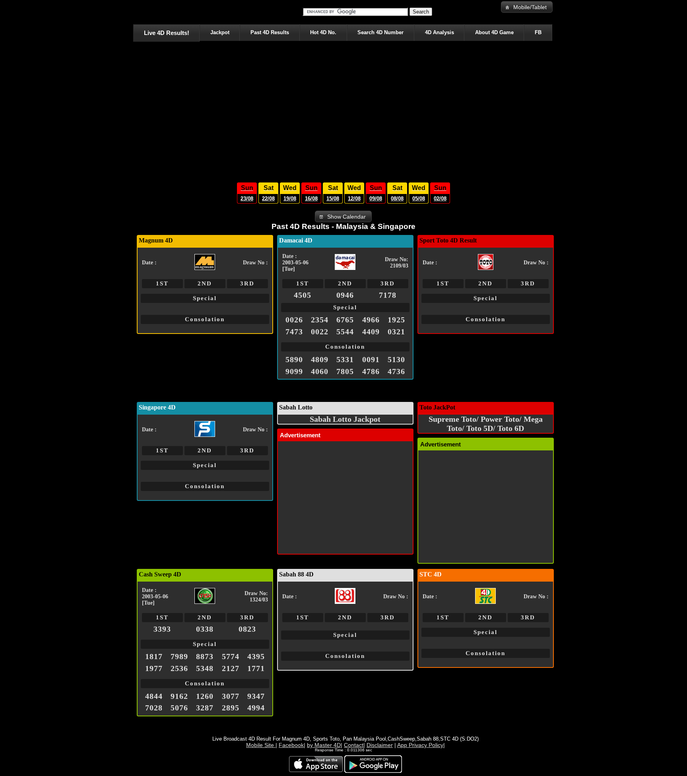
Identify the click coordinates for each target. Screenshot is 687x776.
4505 (302, 295)
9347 (256, 696)
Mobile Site (261, 745)
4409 (371, 331)
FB (538, 32)
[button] (527, 7)
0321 (396, 331)
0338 (204, 629)
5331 (345, 359)
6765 (345, 319)
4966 (371, 319)
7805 (345, 371)
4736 (396, 371)
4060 (319, 371)
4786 (371, 371)
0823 (247, 629)
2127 (230, 668)
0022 (319, 331)
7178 (387, 295)
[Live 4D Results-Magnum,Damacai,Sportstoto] (134, 12)
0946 (345, 295)
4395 (256, 656)
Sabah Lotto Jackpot (345, 419)
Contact (353, 745)
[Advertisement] (343, 109)
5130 (396, 359)
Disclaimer (380, 745)
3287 (204, 707)
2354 (319, 319)
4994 (256, 707)
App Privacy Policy (420, 745)
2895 (230, 707)
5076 (179, 707)
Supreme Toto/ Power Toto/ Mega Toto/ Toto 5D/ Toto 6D (486, 424)
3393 (162, 629)
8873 (204, 656)
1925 (396, 319)
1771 (256, 668)
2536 (179, 668)
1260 (204, 696)
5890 (294, 359)
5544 (345, 331)
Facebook (291, 745)
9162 (179, 696)
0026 (294, 319)
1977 (154, 668)
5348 (204, 668)
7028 (154, 707)
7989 (179, 656)
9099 (294, 371)
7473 (294, 331)
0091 (371, 359)
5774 (230, 656)
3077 (230, 696)
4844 (154, 696)
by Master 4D (324, 745)
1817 (154, 656)
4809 (319, 359)
